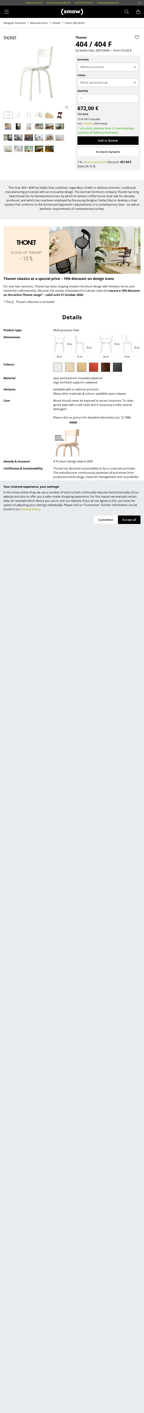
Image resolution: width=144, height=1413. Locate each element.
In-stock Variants (108, 152)
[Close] (139, 3)
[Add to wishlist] (136, 37)
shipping (88, 123)
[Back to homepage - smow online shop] (72, 11)
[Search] (127, 12)
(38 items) (74, 23)
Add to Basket (108, 140)
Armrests (83, 59)
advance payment (95, 162)
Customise (105, 520)
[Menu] (7, 11)
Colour (81, 75)
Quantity (82, 90)
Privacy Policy (30, 509)
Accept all (129, 520)
